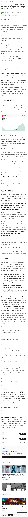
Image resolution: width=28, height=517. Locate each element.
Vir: (8, 185)
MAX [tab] (13, 121)
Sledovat (23, 433)
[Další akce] (25, 479)
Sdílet (11, 15)
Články (11, 1)
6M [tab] (5, 121)
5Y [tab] (11, 121)
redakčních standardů (22, 442)
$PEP (19, 58)
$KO (17, 57)
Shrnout (5, 15)
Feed (6, 1)
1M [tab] (2, 121)
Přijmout (10, 515)
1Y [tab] (9, 121)
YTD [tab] (7, 121)
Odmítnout (4, 515)
